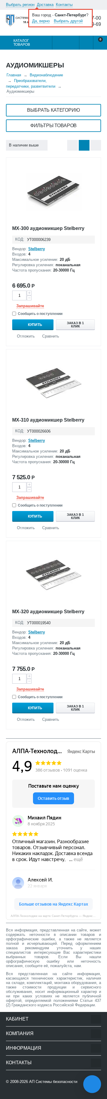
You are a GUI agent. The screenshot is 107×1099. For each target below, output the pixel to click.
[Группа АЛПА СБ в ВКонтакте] (25, 1093)
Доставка (45, 4)
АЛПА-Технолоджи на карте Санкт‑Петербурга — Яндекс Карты (56, 915)
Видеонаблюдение (46, 75)
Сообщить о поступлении (40, 314)
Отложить (26, 336)
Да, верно (41, 21)
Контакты (64, 4)
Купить (35, 325)
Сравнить (50, 336)
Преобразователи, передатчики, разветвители (30, 83)
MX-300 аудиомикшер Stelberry (48, 228)
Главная (14, 75)
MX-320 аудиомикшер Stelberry (48, 611)
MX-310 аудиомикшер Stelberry (48, 419)
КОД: (19, 239)
